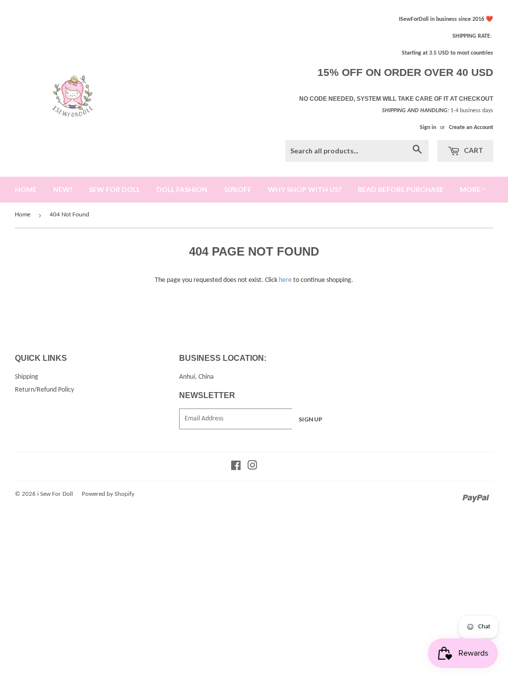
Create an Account (471, 128)
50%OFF (238, 189)
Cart (472, 150)
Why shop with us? (304, 189)
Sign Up (310, 419)
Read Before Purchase (401, 189)
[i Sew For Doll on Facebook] (236, 467)
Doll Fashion (181, 189)
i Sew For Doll (55, 494)
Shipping (26, 377)
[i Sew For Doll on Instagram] (252, 467)
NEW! (62, 189)
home (26, 189)
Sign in (428, 128)
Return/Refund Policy (44, 390)
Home (22, 214)
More (470, 189)
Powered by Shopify (108, 494)
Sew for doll (114, 189)
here (285, 280)
